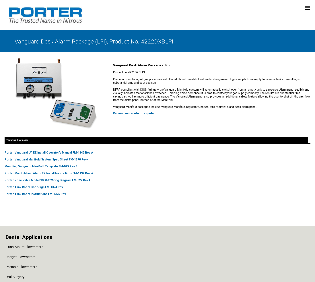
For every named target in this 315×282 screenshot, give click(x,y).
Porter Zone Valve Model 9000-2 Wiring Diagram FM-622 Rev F (48, 180)
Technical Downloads (17, 140)
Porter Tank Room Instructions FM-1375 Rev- (36, 194)
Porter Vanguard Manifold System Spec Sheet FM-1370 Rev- (46, 159)
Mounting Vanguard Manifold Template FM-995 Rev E (41, 166)
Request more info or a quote (133, 113)
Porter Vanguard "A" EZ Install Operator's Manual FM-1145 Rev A (49, 152)
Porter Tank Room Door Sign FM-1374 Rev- (34, 187)
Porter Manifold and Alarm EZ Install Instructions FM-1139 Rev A (49, 173)
